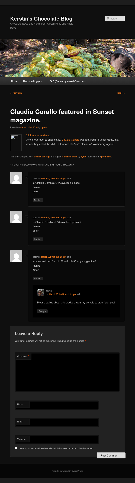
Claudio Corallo (70, 139)
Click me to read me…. (39, 135)
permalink (106, 156)
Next (121, 92)
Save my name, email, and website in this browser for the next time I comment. (56, 448)
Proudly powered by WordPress (67, 470)
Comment (23, 356)
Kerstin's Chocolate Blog (41, 18)
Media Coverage (42, 156)
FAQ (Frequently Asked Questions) (67, 81)
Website (21, 439)
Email (20, 421)
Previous (16, 92)
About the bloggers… (33, 81)
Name (20, 404)
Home (14, 81)
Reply (38, 199)
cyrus (44, 127)
